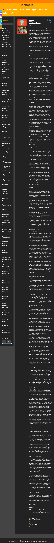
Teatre (5, 314)
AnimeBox (6, 64)
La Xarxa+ (6, 117)
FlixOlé (5, 101)
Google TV (6, 103)
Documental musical (7, 264)
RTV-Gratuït (7, 172)
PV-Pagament (7, 162)
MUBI (5, 131)
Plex (4, 145)
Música (5, 291)
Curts (5, 250)
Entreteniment (7, 269)
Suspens (6, 312)
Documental (7, 259)
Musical (6, 294)
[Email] (1, 26)
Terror (5, 316)
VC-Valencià (7, 37)
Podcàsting (6, 298)
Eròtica (5, 271)
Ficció (5, 280)
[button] (47, 20)
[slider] (2, 343)
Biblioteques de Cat (6, 78)
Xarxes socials (10, 1)
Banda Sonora (4, 2)
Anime (5, 216)
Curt (5, 334)
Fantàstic (6, 278)
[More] (1, 28)
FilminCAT (6, 97)
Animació (6, 214)
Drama (6, 266)
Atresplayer (6, 69)
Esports (6, 273)
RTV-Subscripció (7, 181)
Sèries (5, 307)
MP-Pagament (6, 128)
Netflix (5, 134)
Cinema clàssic (7, 231)
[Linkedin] (1, 24)
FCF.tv (5, 94)
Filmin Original (7, 99)
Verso (5, 196)
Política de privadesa (33, 540)
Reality (5, 303)
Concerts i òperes (6, 238)
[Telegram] (1, 22)
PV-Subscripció (7, 167)
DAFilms (5, 87)
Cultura (5, 248)
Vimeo (5, 198)
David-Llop (46, 541)
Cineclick (5, 81)
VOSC (5, 30)
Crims (5, 243)
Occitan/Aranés (7, 46)
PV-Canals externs (7, 158)
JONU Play (6, 113)
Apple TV (6, 67)
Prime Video (6, 148)
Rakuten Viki (6, 184)
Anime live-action (7, 220)
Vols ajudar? (25, 2)
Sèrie (5, 330)
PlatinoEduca (6, 143)
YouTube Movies (7, 205)
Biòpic (5, 227)
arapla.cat (24, 541)
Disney (5, 255)
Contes (5, 241)
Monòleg (5, 289)
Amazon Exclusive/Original (7, 153)
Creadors (20, 2)
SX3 (5, 189)
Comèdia (6, 234)
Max (5, 119)
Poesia (5, 301)
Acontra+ (6, 60)
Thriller (5, 319)
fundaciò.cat (14, 541)
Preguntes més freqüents (23, 540)
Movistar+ (6, 124)
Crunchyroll (6, 85)
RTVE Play (6, 186)
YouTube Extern (7, 202)
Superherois (6, 310)
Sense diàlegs (6, 44)
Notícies (15, 2)
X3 (6, 193)
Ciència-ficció (7, 229)
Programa (6, 332)
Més (25, 1)
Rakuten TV (6, 170)
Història (40, 28)
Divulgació (6, 257)
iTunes (5, 110)
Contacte (39, 540)
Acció (5, 212)
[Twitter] (1, 11)
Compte (3, 1)
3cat (5, 55)
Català (6, 35)
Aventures (6, 222)
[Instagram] (1, 15)
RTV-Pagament (7, 176)
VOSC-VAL (7, 32)
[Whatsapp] (1, 20)
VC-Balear (7, 39)
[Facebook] (1, 18)
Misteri (5, 287)
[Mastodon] (1, 13)
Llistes (10, 2)
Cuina (5, 245)
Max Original (7, 121)
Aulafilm (5, 71)
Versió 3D (5, 49)
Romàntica (6, 305)
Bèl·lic (5, 224)
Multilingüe (6, 42)
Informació (44, 540)
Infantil (5, 285)
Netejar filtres (5, 20)
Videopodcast (18, 1)
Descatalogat (7, 90)
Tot (4, 9)
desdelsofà (6, 252)
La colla (5, 115)
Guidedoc (6, 106)
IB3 (4, 108)
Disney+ (5, 92)
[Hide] (0, 30)
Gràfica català (44, 1)
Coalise (5, 83)
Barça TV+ (6, 73)
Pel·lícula (6, 328)
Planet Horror (6, 141)
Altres (5, 62)
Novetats (30, 1)
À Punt (5, 57)
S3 (5, 191)
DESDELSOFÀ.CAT (14, 540)
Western (5, 321)
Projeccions (37, 1)
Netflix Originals (7, 138)
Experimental (6, 275)
